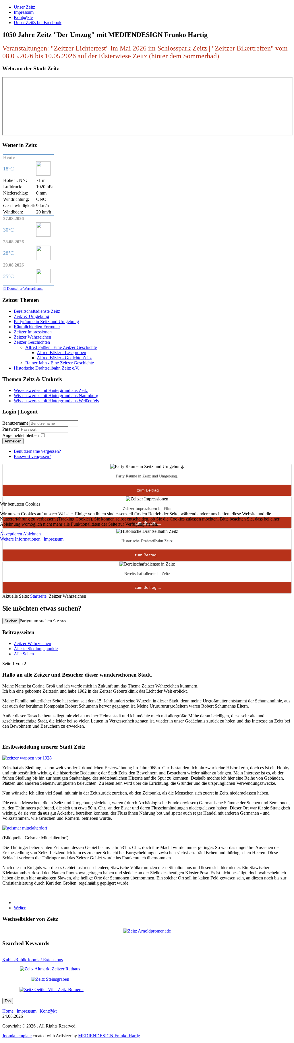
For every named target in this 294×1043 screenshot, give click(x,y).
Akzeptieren (11, 533)
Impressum (53, 539)
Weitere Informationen (20, 539)
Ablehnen (32, 533)
